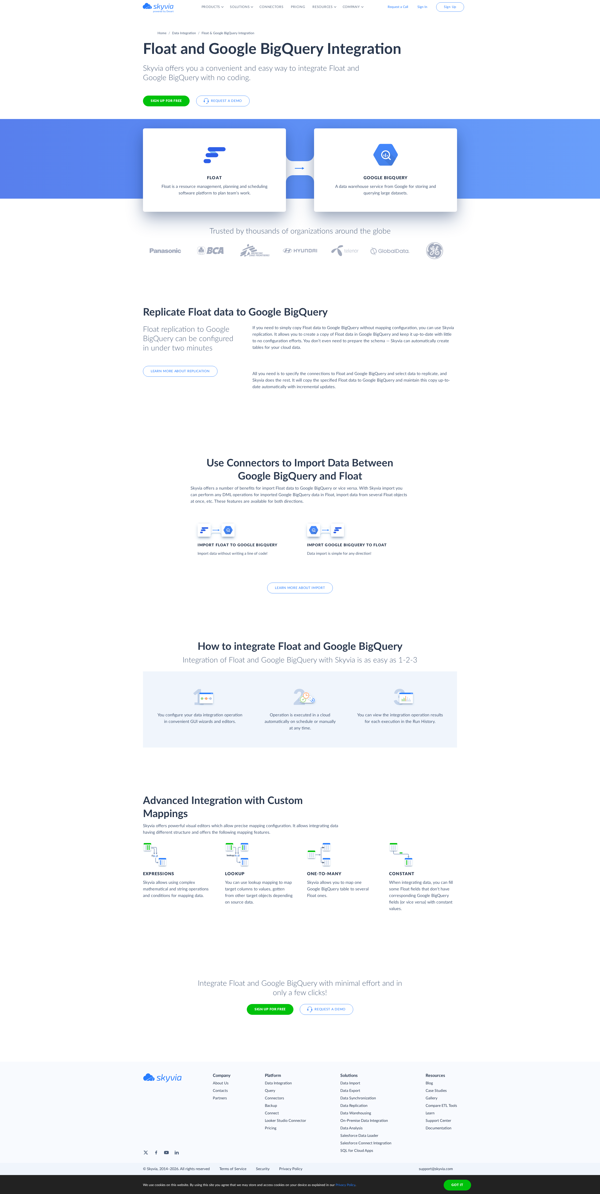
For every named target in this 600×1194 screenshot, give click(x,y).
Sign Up (450, 7)
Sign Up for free (166, 101)
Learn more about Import (300, 588)
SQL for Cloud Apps (356, 1151)
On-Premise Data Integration (364, 1121)
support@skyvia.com (436, 1169)
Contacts (220, 1091)
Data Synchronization (358, 1098)
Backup (271, 1106)
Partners (220, 1098)
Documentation (438, 1128)
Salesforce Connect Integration (365, 1143)
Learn (430, 1113)
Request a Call (398, 7)
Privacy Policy (290, 1169)
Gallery (431, 1098)
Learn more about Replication (180, 371)
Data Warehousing (355, 1113)
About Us (221, 1083)
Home (162, 33)
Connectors (274, 1098)
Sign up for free (270, 1009)
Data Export (350, 1091)
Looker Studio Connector (285, 1121)
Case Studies (436, 1091)
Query (270, 1091)
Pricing (270, 1128)
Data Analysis (351, 1128)
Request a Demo (226, 101)
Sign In (422, 7)
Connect (272, 1113)
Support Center (438, 1121)
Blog (429, 1083)
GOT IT (457, 1185)
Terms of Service (232, 1169)
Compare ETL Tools (441, 1106)
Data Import (350, 1083)
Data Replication (354, 1106)
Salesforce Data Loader (359, 1136)
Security (263, 1169)
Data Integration (184, 33)
